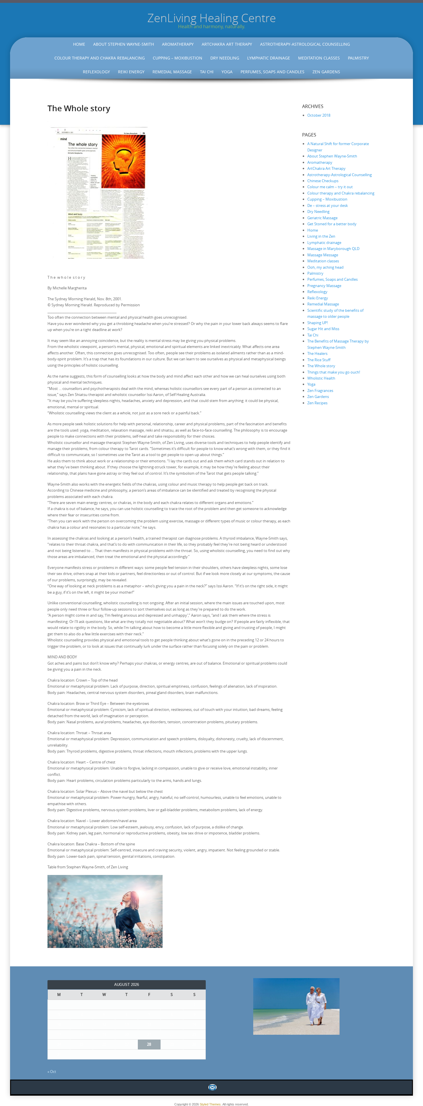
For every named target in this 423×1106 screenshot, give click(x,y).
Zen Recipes (317, 402)
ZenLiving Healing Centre (211, 18)
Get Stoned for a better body (332, 223)
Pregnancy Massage (324, 285)
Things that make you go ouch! (333, 372)
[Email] (211, 1087)
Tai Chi (207, 71)
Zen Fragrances (320, 390)
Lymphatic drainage (268, 58)
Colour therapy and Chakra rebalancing (99, 58)
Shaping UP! (317, 322)
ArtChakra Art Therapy (227, 44)
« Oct (51, 1071)
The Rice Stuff (318, 359)
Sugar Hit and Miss (323, 328)
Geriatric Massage (322, 217)
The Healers (317, 353)
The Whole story (321, 365)
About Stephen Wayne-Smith (123, 44)
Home (79, 44)
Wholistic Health (321, 378)
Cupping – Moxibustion (177, 58)
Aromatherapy (178, 44)
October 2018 (318, 115)
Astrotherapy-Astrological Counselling (305, 44)
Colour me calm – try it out (330, 186)
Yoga (227, 71)
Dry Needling (224, 58)
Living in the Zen (321, 236)
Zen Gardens (326, 71)
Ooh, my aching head (325, 267)
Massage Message (322, 254)
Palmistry (358, 58)
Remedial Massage (172, 71)
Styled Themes (210, 1104)
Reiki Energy (131, 71)
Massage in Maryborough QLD (333, 248)
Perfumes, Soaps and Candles (272, 71)
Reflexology (96, 71)
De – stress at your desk (327, 205)
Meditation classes (319, 58)
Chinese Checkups (322, 180)
